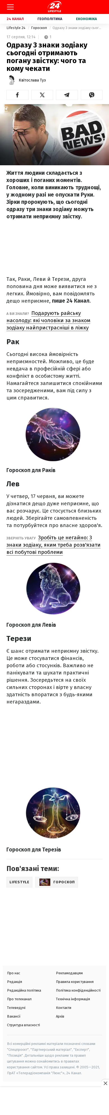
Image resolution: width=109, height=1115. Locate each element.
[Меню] (10, 6)
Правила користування (75, 982)
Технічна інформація (73, 999)
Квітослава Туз (32, 80)
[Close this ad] (105, 1083)
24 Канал (15, 19)
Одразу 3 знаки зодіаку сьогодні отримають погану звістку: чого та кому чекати (78, 28)
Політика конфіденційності (78, 990)
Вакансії (14, 1016)
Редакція (14, 982)
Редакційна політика (24, 990)
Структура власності (23, 1025)
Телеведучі (16, 1008)
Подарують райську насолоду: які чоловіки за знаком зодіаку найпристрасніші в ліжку (48, 320)
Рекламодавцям (69, 973)
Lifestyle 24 (16, 28)
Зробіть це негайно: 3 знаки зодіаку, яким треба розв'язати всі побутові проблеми (53, 544)
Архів (60, 1016)
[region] (54, 1101)
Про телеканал (19, 999)
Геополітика (49, 19)
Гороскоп (39, 28)
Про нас (13, 973)
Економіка (86, 19)
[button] (17, 95)
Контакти (63, 1008)
